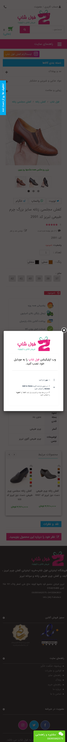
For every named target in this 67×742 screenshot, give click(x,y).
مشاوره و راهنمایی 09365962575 (49, 737)
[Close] (64, 330)
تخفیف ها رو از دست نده (3, 98)
